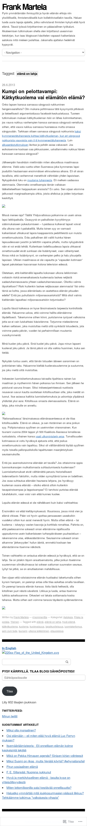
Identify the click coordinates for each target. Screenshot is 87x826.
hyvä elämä (68, 621)
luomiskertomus (73, 626)
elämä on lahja (53, 621)
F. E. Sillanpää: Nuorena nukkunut (28, 772)
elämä (40, 621)
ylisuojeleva (57, 631)
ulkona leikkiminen (39, 631)
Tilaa (9, 691)
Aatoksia (68, 617)
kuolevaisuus (37, 626)
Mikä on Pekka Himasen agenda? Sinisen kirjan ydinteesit (44, 755)
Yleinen (15, 621)
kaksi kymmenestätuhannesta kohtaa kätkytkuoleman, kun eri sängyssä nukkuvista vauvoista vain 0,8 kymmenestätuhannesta (41, 135)
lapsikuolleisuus (54, 626)
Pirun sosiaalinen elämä (22, 766)
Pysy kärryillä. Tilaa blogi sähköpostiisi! (38, 671)
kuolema (24, 626)
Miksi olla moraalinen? (21, 730)
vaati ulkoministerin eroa (50, 436)
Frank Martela (24, 6)
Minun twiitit (9, 716)
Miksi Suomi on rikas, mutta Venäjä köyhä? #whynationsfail (45, 761)
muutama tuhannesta (39, 180)
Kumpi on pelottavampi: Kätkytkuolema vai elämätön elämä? (43, 94)
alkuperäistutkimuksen (15, 145)
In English (9, 648)
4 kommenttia (39, 617)
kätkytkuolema (10, 626)
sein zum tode (9, 631)
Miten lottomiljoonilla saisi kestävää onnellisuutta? (38, 787)
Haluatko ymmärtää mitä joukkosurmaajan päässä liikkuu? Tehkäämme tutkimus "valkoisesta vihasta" (43, 795)
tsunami (23, 631)
